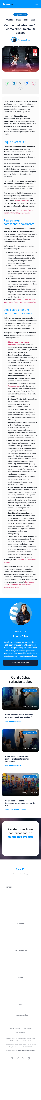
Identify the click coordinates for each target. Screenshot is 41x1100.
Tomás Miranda (13, 721)
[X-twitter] (23, 1058)
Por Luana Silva (24, 40)
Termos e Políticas (14, 1028)
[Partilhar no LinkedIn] (14, 83)
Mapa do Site (20, 1033)
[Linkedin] (12, 1058)
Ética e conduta (27, 1028)
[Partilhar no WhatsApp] (7, 83)
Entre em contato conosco (26, 1050)
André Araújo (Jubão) (15, 810)
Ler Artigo (5, 688)
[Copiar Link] (20, 89)
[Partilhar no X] (20, 83)
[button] (20, 14)
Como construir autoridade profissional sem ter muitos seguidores (17, 758)
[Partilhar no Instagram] (33, 83)
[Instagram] (17, 1058)
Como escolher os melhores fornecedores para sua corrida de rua (20, 803)
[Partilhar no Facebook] (26, 83)
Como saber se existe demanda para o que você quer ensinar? (19, 715)
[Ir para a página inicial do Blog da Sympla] (9, 4)
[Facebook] (28, 1058)
